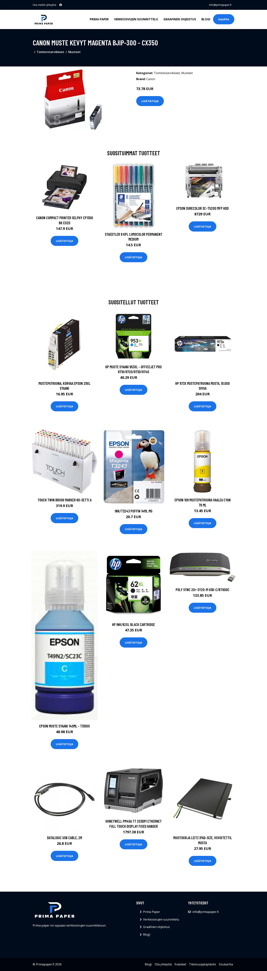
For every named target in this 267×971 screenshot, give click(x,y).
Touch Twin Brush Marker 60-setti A (65, 500)
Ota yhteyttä (163, 964)
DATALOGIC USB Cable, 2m (64, 837)
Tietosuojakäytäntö (202, 964)
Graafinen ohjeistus (179, 19)
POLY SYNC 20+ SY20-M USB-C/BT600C (202, 589)
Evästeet (180, 964)
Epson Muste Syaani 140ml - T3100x (64, 726)
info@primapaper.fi (220, 5)
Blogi (205, 19)
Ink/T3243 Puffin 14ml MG (133, 511)
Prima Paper (99, 19)
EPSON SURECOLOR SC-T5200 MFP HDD (202, 208)
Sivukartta (226, 964)
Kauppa (223, 19)
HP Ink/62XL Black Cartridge (133, 624)
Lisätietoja (150, 101)
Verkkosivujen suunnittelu (136, 19)
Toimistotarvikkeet (50, 52)
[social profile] (60, 4)
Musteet (74, 52)
